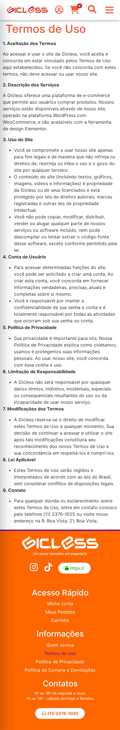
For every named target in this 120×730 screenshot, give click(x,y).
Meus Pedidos (60, 612)
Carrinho (60, 620)
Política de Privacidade (60, 661)
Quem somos (60, 645)
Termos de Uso (60, 653)
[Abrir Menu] (109, 10)
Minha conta (60, 603)
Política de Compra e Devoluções (60, 670)
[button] (74, 568)
